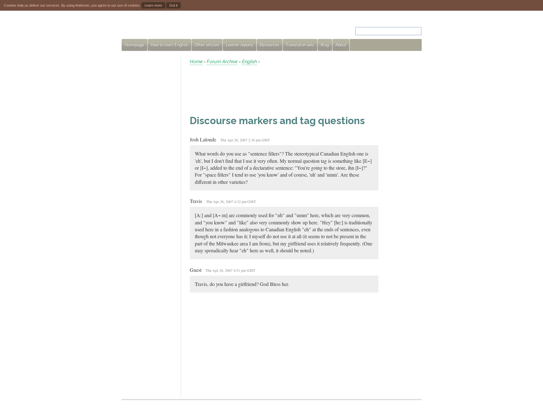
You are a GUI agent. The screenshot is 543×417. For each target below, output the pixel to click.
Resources (269, 45)
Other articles (207, 45)
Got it (173, 5)
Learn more (153, 5)
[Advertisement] (148, 152)
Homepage (134, 45)
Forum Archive (222, 61)
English (249, 61)
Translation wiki (300, 45)
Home (196, 61)
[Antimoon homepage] (178, 27)
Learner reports (239, 45)
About (341, 45)
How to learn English (169, 45)
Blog (325, 45)
